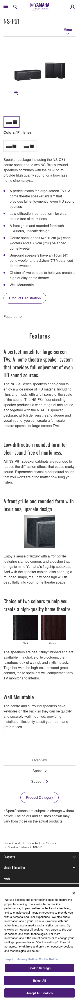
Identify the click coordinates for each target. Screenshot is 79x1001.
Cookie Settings (39, 968)
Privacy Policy (27, 959)
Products (51, 843)
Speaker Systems (18, 847)
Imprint (10, 959)
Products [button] (9, 856)
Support (37, 781)
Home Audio (34, 843)
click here (25, 946)
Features (10, 316)
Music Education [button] (14, 867)
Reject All (39, 980)
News (7, 878)
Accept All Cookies (39, 993)
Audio (18, 843)
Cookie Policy (48, 959)
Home (7, 843)
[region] (39, 944)
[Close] (74, 893)
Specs (37, 770)
